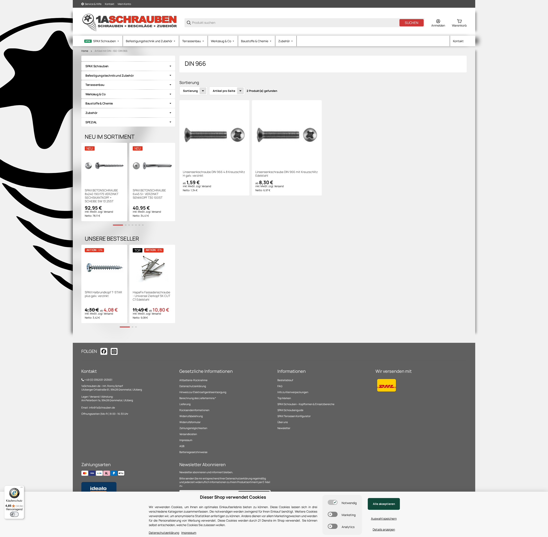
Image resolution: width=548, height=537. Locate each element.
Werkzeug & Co (95, 94)
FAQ (279, 386)
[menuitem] (102, 41)
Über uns (282, 422)
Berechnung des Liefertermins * (197, 398)
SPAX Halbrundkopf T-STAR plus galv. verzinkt (103, 294)
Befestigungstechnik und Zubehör (109, 75)
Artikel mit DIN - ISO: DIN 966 (111, 51)
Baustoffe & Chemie (99, 103)
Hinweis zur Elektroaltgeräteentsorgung (202, 392)
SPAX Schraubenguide (290, 410)
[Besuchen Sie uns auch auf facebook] (103, 351)
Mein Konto (124, 4)
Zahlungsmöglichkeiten (193, 428)
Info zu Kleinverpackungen (292, 392)
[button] (214, 135)
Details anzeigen (384, 529)
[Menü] (21, 488)
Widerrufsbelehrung (191, 416)
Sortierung (190, 91)
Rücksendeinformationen (194, 410)
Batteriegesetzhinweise (193, 452)
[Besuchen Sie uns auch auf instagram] (114, 351)
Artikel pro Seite (224, 91)
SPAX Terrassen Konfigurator (294, 416)
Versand (206, 186)
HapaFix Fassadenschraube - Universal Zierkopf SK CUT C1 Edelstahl (151, 296)
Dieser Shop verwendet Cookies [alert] (233, 497)
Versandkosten (188, 434)
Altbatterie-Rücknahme (193, 380)
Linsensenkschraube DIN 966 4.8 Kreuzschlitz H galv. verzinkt (214, 174)
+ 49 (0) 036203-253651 (98, 380)
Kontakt (109, 4)
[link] (128, 66)
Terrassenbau (94, 85)
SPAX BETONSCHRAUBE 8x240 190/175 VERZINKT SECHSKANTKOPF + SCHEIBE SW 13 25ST (101, 196)
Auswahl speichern (384, 518)
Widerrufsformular (190, 422)
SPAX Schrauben (97, 66)
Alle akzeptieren (384, 504)
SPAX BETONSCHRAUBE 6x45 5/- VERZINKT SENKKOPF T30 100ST (149, 194)
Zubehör (91, 113)
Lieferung (185, 404)
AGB (181, 446)
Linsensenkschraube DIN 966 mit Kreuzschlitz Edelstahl (286, 174)
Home (84, 51)
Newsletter (283, 428)
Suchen (411, 22)
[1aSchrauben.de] (129, 22)
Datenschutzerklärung (192, 386)
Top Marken (284, 398)
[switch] (333, 502)
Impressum (185, 440)
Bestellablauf (285, 380)
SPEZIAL (91, 122)
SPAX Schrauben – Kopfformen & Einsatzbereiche (305, 404)
